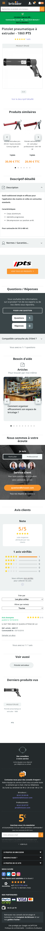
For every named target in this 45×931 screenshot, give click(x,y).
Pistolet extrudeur (21, 665)
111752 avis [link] (22, 885)
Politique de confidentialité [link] (14, 928)
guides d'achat (14, 919)
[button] (15, 168)
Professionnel (32, 457)
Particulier (13, 457)
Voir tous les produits (21, 271)
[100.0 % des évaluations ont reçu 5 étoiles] (11, 557)
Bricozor (15, 3)
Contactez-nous (10, 780)
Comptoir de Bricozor (25, 917)
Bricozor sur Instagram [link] (18, 874)
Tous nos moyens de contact (21, 494)
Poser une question (22, 310)
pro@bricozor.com (22, 807)
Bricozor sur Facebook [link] (4, 874)
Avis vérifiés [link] (28, 578)
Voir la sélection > (22, 22)
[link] (34, 3)
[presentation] (7, 137)
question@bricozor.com (22, 487)
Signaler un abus (8, 635)
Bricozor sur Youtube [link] (13, 874)
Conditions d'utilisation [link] (34, 928)
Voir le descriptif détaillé (22, 99)
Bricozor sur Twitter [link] (9, 874)
